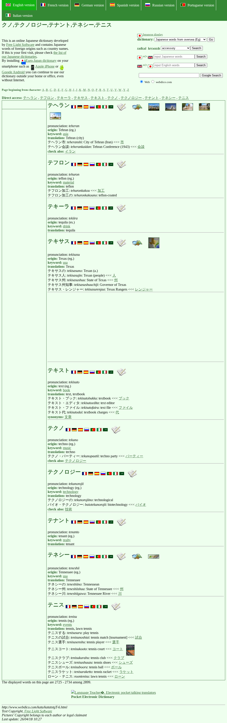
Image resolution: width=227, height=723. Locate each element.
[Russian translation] (92, 105)
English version (24, 5)
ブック (124, 398)
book (66, 390)
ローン (119, 676)
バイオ (140, 504)
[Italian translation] (104, 105)
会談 (141, 147)
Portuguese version (201, 5)
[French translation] (73, 105)
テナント (152, 98)
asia (65, 134)
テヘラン (30, 98)
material (68, 182)
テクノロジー (131, 98)
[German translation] (79, 105)
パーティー (134, 456)
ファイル (126, 407)
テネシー (168, 98)
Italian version (23, 15)
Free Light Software (20, 45)
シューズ (126, 662)
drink (66, 226)
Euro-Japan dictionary (41, 60)
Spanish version (128, 5)
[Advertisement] (102, 60)
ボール (116, 667)
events (67, 624)
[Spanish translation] (86, 105)
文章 (68, 417)
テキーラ (64, 98)
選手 (115, 642)
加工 (101, 190)
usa (65, 262)
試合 (138, 637)
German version (93, 5)
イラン (70, 151)
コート (117, 649)
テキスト (97, 98)
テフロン (47, 98)
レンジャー (144, 289)
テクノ (112, 98)
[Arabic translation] (110, 105)
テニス (183, 98)
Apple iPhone (45, 66)
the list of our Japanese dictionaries (34, 54)
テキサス (81, 98)
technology (70, 492)
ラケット (126, 672)
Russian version (163, 5)
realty (67, 540)
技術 (68, 509)
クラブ (119, 658)
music (67, 448)
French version (58, 5)
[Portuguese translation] (98, 105)
